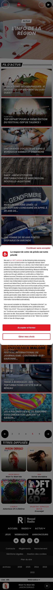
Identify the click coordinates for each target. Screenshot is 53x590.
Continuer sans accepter (38, 247)
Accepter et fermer (26, 327)
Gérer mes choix (26, 336)
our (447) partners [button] (16, 260)
